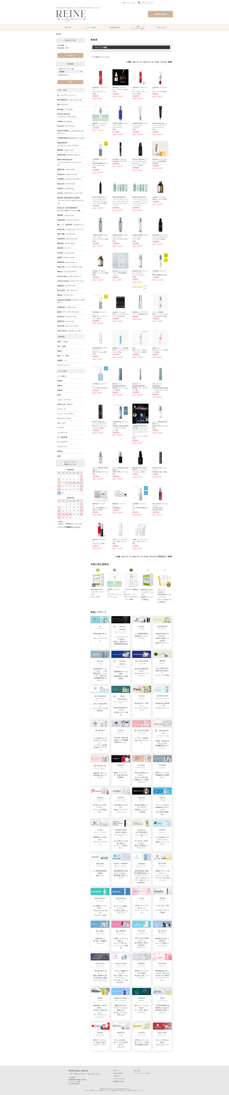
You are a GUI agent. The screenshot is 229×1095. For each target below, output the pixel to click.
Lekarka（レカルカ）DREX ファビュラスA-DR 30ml (100, 273)
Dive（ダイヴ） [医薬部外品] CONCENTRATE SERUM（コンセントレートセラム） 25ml (160, 388)
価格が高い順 (148, 62)
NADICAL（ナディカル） (66, 243)
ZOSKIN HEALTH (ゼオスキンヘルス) (70, 138)
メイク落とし (62, 376)
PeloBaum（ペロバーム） (67, 307)
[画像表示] (169, 62)
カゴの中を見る (70, 55)
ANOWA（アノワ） (64, 248)
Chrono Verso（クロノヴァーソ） (70, 276)
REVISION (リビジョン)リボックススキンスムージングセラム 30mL (160, 237)
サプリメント (62, 447)
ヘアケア (60, 428)
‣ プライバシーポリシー (119, 1078)
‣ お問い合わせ (137, 1070)
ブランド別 (62, 90)
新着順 (156, 62)
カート (134, 3)
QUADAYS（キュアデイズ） (67, 239)
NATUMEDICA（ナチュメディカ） (70, 100)
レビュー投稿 (91, 27)
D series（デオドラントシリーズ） (70, 193)
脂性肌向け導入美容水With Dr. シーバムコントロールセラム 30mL (140, 470)
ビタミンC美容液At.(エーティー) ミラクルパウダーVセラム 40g (160, 314)
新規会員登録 (160, 14)
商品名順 (163, 62)
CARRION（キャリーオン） (67, 262)
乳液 (59, 395)
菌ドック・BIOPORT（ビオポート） (70, 225)
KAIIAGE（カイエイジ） (66, 215)
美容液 (59, 390)
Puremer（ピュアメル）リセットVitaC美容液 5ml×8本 (160, 161)
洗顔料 (59, 381)
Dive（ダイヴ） (63, 104)
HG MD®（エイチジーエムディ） (69, 179)
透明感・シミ (62, 360)
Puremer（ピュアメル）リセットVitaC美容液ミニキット (120, 273)
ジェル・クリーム (64, 400)
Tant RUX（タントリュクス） (68, 326)
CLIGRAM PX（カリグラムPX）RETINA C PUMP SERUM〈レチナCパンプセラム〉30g (120, 426)
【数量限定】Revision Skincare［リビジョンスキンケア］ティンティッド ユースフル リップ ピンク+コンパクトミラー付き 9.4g (140, 432)
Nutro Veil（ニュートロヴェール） (70, 267)
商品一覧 (68, 27)
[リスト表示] (171, 62)
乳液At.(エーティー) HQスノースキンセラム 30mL (140, 350)
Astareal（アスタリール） (67, 317)
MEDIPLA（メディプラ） (66, 170)
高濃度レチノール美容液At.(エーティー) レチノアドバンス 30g (120, 350)
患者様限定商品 (115, 27)
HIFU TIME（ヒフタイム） (66, 234)
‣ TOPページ (116, 1070)
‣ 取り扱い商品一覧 (118, 1073)
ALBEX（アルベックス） (66, 257)
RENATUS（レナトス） (66, 321)
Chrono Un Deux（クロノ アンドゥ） (71, 281)
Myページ (126, 3)
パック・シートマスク (65, 414)
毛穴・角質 (61, 346)
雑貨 (59, 456)
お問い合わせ (161, 27)
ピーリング (61, 409)
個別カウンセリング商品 (138, 27)
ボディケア (61, 423)
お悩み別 (61, 337)
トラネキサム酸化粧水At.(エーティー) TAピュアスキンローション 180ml (131, 594)
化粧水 (59, 385)
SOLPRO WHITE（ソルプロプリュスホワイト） (70, 132)
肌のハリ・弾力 (63, 356)
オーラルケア (62, 442)
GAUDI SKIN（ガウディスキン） (69, 155)
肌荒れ (59, 351)
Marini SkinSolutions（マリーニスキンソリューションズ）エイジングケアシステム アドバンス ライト (120, 201)
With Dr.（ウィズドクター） (67, 272)
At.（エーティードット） (66, 95)
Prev (94, 585)
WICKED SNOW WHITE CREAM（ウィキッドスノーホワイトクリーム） (70, 200)
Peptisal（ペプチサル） (66, 188)
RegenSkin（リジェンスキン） (68, 220)
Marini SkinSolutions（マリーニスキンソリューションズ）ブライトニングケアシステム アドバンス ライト (140, 201)
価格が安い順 (137, 62)
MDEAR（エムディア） (66, 150)
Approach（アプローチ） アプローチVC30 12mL (120, 89)
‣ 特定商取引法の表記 (118, 1081)
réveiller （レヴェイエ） (66, 253)
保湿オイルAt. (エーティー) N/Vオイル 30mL (160, 350)
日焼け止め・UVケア (65, 404)
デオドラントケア (64, 418)
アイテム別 (62, 371)
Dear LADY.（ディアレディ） (68, 290)
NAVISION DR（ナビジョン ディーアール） (68, 144)
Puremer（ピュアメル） (66, 126)
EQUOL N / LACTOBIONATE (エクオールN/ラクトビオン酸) (68, 209)
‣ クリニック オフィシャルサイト (142, 1073)
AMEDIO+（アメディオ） (66, 286)
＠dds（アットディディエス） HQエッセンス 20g (140, 541)
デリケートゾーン (64, 365)
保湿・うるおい (63, 342)
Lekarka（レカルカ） (65, 121)
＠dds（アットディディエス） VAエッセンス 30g (120, 541)
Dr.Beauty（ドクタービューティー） (71, 229)
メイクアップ (62, 432)
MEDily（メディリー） (65, 295)
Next (169, 585)
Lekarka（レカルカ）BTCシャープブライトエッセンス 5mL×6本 (120, 314)
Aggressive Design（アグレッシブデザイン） (71, 301)
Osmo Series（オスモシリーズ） (69, 331)
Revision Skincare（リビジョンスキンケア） (67, 115)
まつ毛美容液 (62, 437)
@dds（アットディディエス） (68, 312)
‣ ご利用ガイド (117, 1076)
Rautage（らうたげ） (65, 109)
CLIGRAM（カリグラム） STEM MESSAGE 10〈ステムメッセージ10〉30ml (100, 163)
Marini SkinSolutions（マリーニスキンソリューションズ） (69, 162)
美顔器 (59, 451)
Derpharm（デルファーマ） (67, 174)
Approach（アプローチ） (66, 184)
